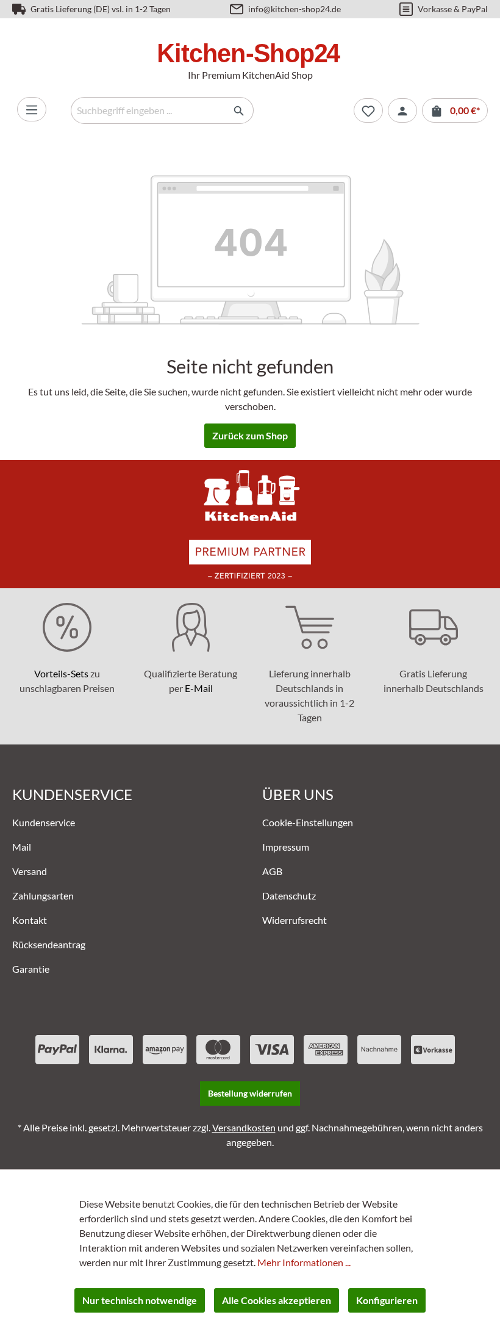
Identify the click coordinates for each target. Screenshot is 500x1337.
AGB (272, 871)
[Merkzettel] (368, 110)
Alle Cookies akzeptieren (276, 1300)
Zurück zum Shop (250, 435)
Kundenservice (43, 822)
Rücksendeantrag (48, 944)
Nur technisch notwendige (139, 1300)
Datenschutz (289, 895)
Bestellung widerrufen (250, 1093)
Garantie (30, 969)
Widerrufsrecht (294, 920)
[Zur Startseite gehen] (250, 55)
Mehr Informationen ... (304, 1262)
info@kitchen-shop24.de (294, 9)
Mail (21, 846)
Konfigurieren (387, 1300)
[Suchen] (239, 110)
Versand (29, 871)
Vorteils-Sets (61, 673)
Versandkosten (244, 1127)
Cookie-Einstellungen (307, 822)
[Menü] (31, 109)
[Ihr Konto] (402, 110)
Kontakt (29, 920)
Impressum (285, 846)
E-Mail (199, 688)
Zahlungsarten (43, 895)
